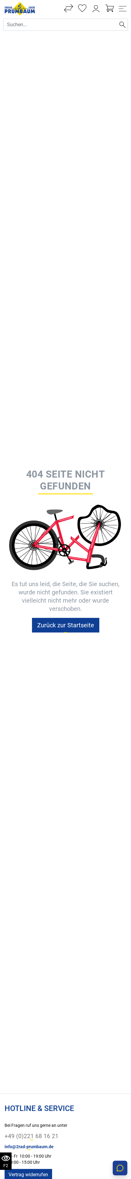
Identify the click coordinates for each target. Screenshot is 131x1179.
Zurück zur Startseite (65, 625)
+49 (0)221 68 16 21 (31, 1136)
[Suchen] (122, 24)
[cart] (109, 9)
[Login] (96, 9)
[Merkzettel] (82, 9)
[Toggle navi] (122, 8)
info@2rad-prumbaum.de (29, 1146)
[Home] (20, 8)
